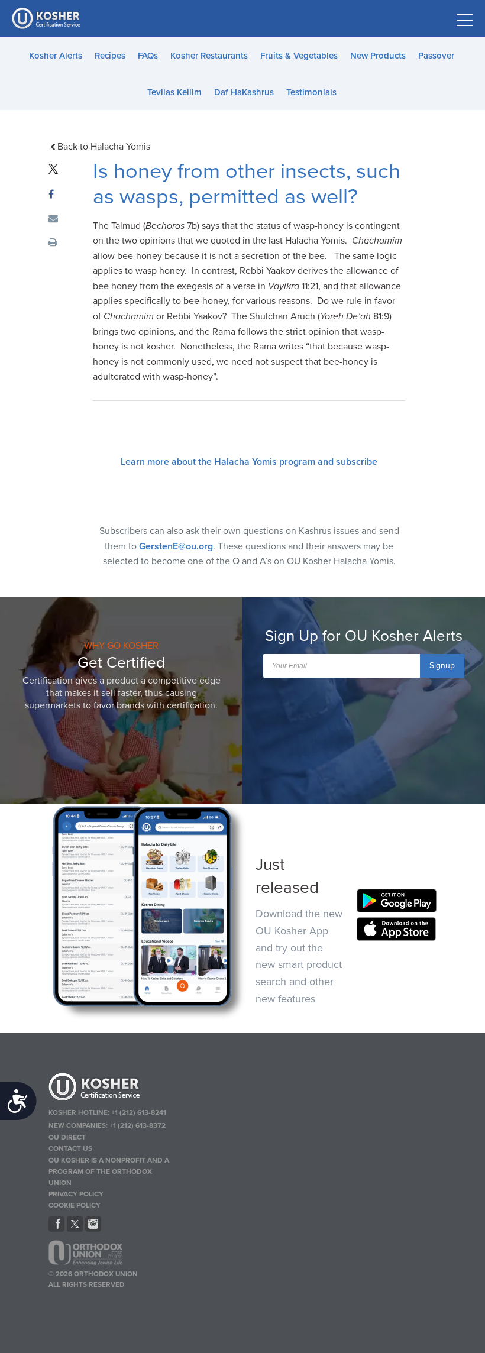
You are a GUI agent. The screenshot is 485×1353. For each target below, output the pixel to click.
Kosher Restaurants (209, 55)
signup (442, 666)
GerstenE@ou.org (176, 546)
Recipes (110, 55)
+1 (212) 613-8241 (138, 1112)
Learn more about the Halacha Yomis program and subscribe (249, 462)
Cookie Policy (74, 1205)
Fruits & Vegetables (299, 55)
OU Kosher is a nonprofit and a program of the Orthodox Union (108, 1171)
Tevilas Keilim (174, 92)
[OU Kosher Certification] (47, 18)
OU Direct (67, 1137)
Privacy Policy (76, 1194)
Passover (436, 55)
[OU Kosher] (111, 1088)
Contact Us (70, 1148)
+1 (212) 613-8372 (137, 1125)
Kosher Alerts (55, 55)
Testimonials (311, 92)
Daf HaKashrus (244, 92)
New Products (378, 55)
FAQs (148, 55)
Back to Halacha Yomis (103, 147)
